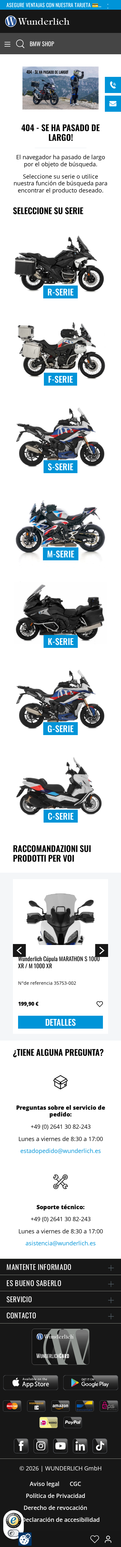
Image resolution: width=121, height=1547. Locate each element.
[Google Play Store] (90, 1382)
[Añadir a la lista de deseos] (99, 1004)
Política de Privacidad (55, 1496)
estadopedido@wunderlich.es (60, 1151)
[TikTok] (100, 1445)
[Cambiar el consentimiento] (25, 1539)
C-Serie (61, 816)
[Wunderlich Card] (60, 1347)
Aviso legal (44, 1484)
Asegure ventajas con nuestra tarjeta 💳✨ (55, 5)
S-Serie (60, 466)
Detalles (60, 1022)
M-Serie (60, 553)
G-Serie (60, 728)
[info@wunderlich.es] (113, 104)
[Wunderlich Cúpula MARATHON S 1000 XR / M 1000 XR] (60, 916)
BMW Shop (42, 43)
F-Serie (60, 379)
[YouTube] (60, 1445)
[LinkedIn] (80, 1445)
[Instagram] (41, 1445)
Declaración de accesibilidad (61, 1519)
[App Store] (30, 1382)
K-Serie (61, 641)
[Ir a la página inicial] (37, 21)
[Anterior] (19, 950)
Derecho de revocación (55, 1507)
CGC (75, 1484)
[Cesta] (117, 44)
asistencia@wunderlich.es (60, 1243)
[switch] (13, 1533)
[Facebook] (21, 1445)
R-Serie (60, 292)
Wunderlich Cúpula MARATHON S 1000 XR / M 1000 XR (59, 962)
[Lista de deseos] (95, 1539)
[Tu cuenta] (108, 1539)
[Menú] (7, 44)
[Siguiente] (101, 950)
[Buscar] (20, 44)
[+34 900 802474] (113, 85)
